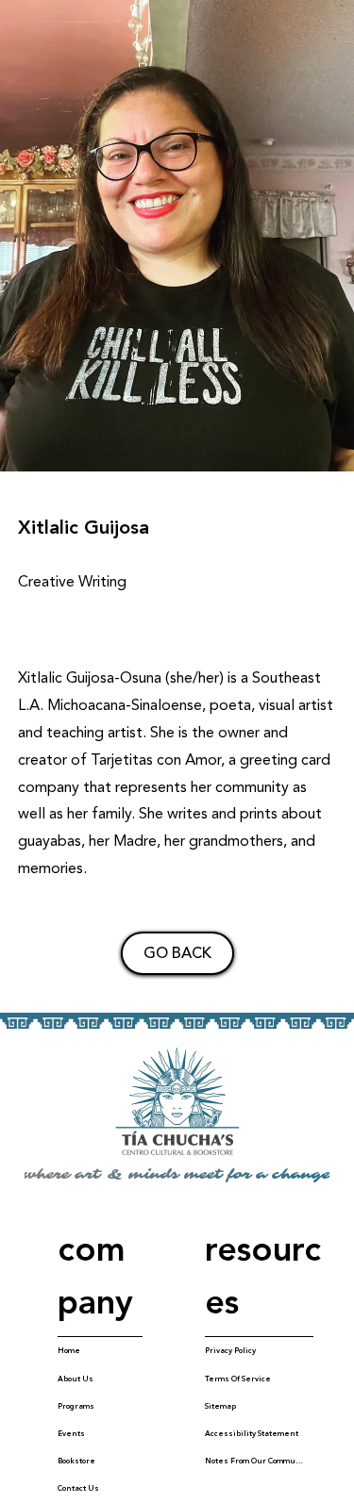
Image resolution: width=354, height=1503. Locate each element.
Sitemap (220, 1406)
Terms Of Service (238, 1379)
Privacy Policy (230, 1351)
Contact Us (78, 1488)
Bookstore (76, 1461)
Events (71, 1434)
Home (69, 1351)
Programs (76, 1406)
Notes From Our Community (254, 1461)
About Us (75, 1379)
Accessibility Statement (251, 1434)
